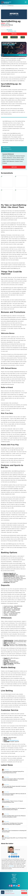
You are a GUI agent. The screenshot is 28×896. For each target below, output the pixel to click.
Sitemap (14, 882)
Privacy (14, 875)
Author (14, 880)
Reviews (5, 5)
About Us (14, 874)
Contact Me (17, 849)
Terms (14, 877)
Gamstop (11, 865)
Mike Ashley (9, 29)
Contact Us (14, 878)
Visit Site (14, 33)
